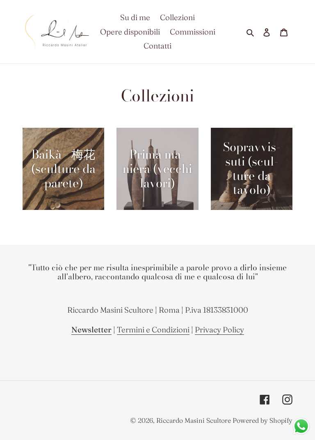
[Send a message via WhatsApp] (301, 426)
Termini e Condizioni (153, 329)
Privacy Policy (219, 329)
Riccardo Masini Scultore (193, 420)
